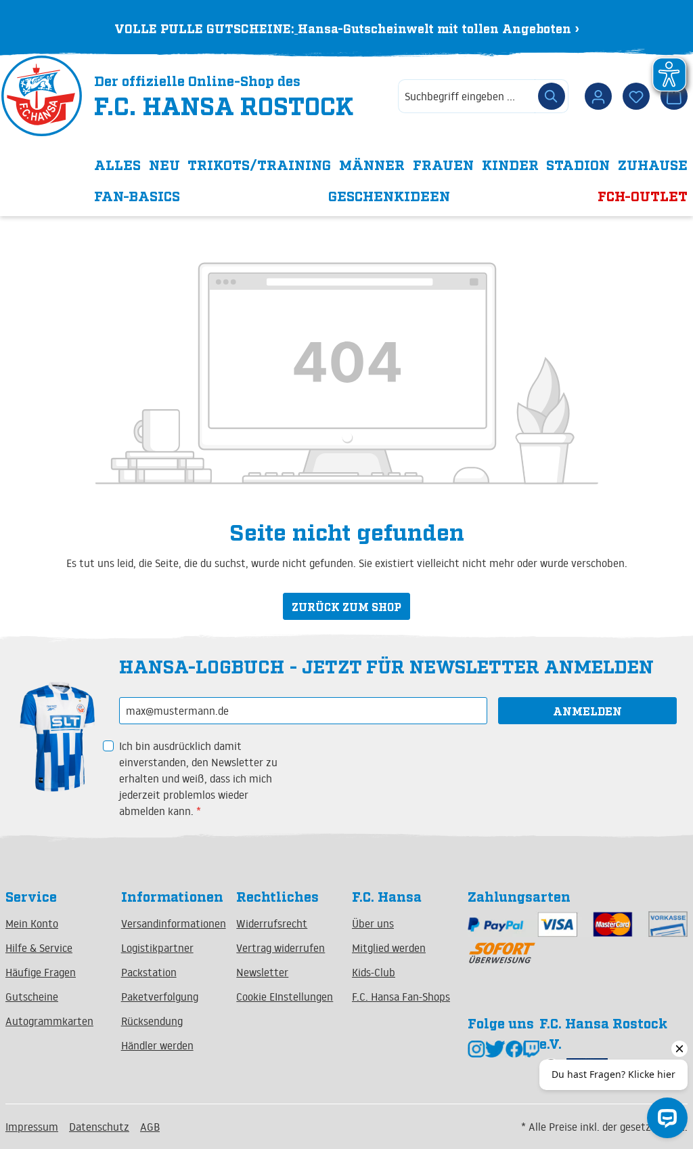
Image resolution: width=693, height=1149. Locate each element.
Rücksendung (152, 1021)
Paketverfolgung (159, 996)
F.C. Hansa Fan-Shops (401, 996)
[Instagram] (476, 1047)
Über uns (373, 923)
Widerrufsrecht (271, 923)
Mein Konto (31, 923)
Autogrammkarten (49, 1021)
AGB (150, 1126)
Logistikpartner (157, 948)
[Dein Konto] (598, 96)
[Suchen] (551, 96)
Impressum (31, 1126)
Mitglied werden (389, 948)
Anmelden (587, 710)
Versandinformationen (173, 923)
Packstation (149, 972)
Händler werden (157, 1045)
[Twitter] (495, 1047)
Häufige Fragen (40, 972)
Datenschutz (99, 1126)
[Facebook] (514, 1047)
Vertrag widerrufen (280, 948)
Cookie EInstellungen (284, 996)
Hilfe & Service (38, 948)
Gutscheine (31, 996)
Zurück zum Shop (346, 606)
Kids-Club (373, 972)
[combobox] (466, 96)
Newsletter (262, 972)
